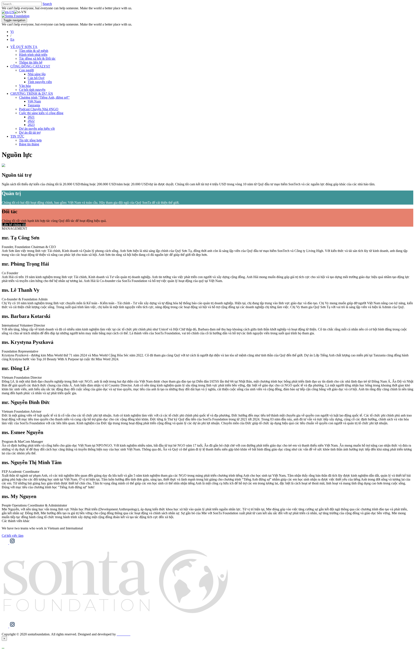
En (12, 39)
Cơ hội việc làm (12, 535)
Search (47, 4)
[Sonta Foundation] (15, 16)
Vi (12, 32)
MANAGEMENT (14, 228)
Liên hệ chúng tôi (14, 224)
